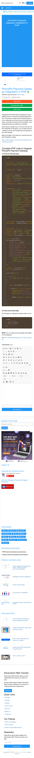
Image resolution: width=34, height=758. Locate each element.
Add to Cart (17, 109)
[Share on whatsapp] (28, 91)
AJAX (5, 537)
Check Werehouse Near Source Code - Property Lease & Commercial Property (22, 567)
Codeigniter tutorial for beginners (22, 576)
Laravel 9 (22, 540)
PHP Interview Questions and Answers (14, 552)
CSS (15, 533)
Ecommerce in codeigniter (20, 592)
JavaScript (21, 530)
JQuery (13, 530)
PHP (5, 530)
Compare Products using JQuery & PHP (22, 603)
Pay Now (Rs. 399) (17, 105)
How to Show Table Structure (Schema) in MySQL (21, 639)
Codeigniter (7, 533)
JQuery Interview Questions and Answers (15, 555)
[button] (6, 348)
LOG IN (30, 3)
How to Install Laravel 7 (19, 656)
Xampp (6, 543)
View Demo (17, 101)
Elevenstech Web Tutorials (20, 752)
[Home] (2, 8)
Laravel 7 (13, 540)
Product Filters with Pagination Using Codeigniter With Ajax (21, 619)
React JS (21, 537)
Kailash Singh (20, 94)
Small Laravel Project (19, 585)
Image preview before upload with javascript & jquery (22, 628)
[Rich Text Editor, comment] (17, 394)
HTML (5, 540)
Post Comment (17, 409)
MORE (8, 8)
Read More (8, 691)
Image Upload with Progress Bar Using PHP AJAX (22, 648)
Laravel (13, 537)
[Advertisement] (17, 507)
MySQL (23, 533)
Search (4, 428)
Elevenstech (7, 3)
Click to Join (9, 487)
